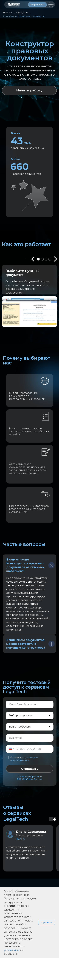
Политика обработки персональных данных (29, 777)
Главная (7, 12)
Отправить (29, 769)
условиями (11, 950)
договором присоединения (24, 759)
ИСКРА (20, 838)
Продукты (22, 12)
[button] (37, 4)
